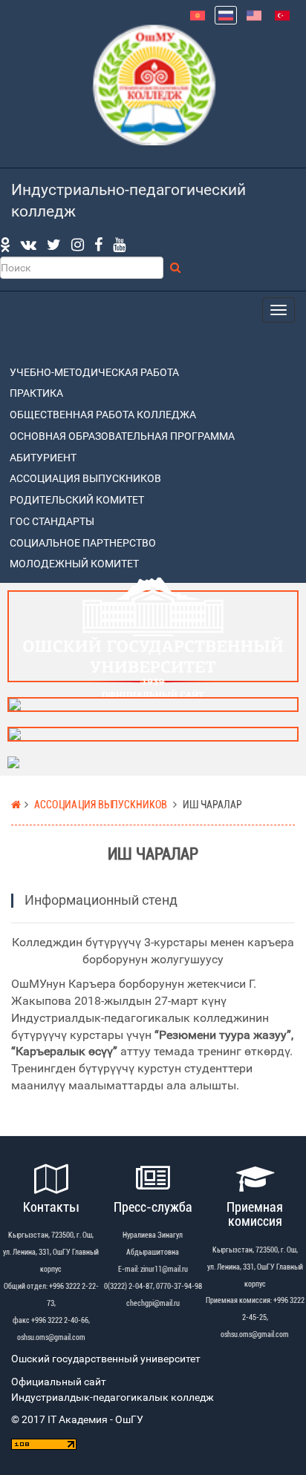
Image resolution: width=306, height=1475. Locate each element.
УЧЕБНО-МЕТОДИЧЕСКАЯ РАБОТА (94, 372)
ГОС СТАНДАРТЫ (52, 521)
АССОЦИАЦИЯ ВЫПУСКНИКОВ (85, 478)
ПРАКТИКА (36, 393)
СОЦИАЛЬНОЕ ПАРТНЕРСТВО (83, 543)
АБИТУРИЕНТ (43, 458)
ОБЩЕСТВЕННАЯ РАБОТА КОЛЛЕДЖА (103, 415)
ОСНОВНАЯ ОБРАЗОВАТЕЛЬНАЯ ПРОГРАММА (122, 436)
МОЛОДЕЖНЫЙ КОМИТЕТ (74, 564)
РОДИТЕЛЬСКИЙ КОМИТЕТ (77, 500)
